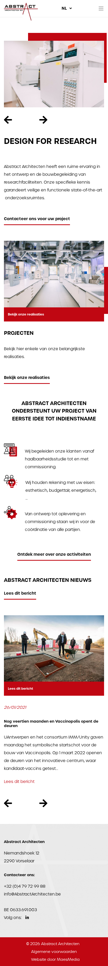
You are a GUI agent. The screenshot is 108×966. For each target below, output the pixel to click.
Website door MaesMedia (55, 959)
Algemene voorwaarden (54, 951)
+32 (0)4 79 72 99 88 (24, 886)
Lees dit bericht (20, 593)
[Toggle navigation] (101, 8)
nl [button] (65, 8)
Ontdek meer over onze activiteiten (54, 554)
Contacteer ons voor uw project (37, 218)
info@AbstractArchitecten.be (32, 894)
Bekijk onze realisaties (26, 314)
